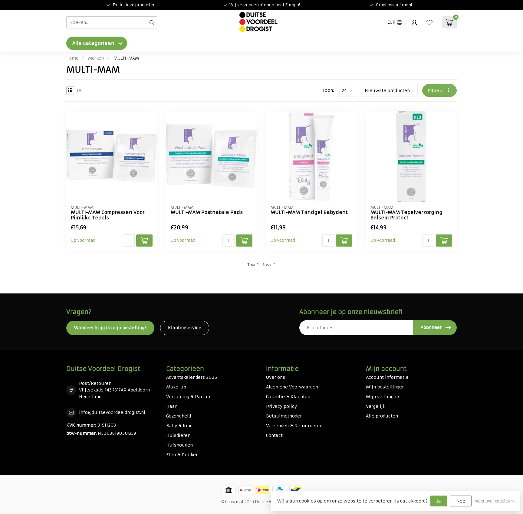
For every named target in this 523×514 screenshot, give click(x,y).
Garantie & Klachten (288, 396)
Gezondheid (178, 416)
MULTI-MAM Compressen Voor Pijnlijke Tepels (108, 215)
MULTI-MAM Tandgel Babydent (309, 212)
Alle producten (382, 416)
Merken (96, 58)
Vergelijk (375, 406)
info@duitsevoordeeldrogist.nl (112, 412)
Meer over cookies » (494, 501)
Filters (435, 90)
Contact (274, 435)
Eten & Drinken (182, 454)
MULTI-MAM (126, 58)
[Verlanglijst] (429, 22)
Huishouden (179, 445)
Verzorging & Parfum (189, 396)
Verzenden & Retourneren (294, 425)
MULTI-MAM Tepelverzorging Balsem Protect (406, 215)
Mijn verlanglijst (384, 396)
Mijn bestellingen (385, 387)
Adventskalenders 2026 (191, 377)
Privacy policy (281, 406)
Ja (439, 501)
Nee (460, 501)
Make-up (176, 387)
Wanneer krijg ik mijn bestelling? (110, 327)
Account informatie (387, 377)
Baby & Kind (179, 425)
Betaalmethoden (284, 416)
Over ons (275, 377)
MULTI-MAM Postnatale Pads (207, 212)
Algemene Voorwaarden (292, 387)
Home (72, 58)
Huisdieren (178, 435)
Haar (171, 406)
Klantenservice (184, 327)
